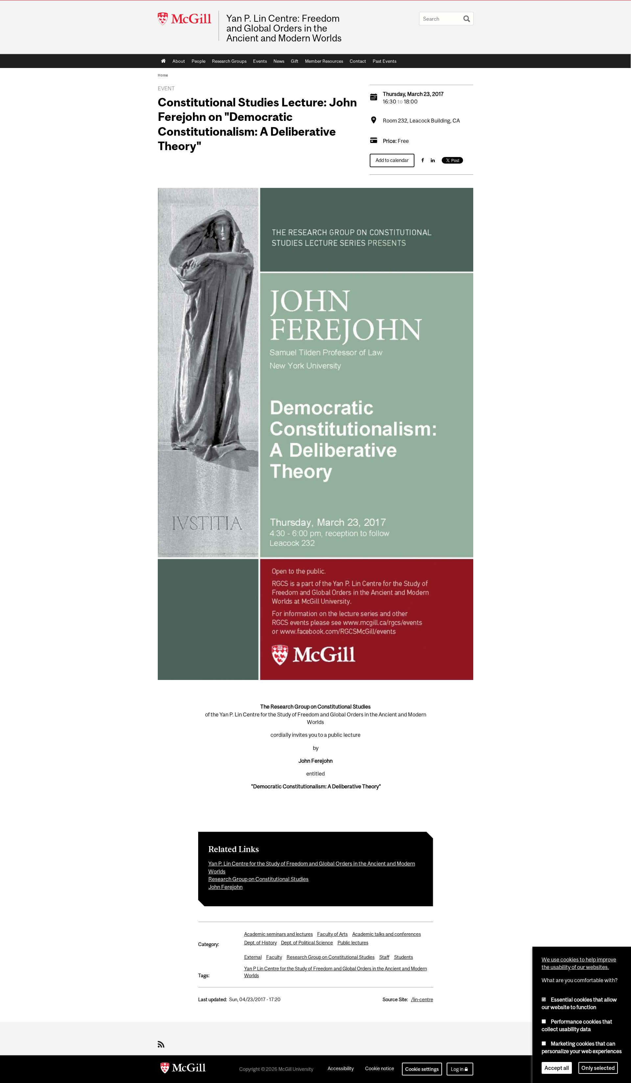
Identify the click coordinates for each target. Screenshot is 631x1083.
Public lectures (353, 942)
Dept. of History (260, 942)
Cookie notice (379, 1068)
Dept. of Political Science (307, 942)
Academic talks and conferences (386, 934)
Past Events (384, 61)
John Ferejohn (225, 887)
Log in (457, 1069)
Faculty (274, 957)
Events (260, 61)
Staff (384, 957)
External (253, 957)
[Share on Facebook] (422, 160)
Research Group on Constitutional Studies (258, 879)
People (198, 61)
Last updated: (212, 999)
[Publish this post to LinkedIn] (433, 160)
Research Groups (229, 61)
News (278, 61)
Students (403, 957)
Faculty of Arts (332, 934)
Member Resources (324, 61)
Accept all (557, 1068)
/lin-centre (422, 999)
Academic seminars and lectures (278, 934)
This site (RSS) (162, 1044)
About (179, 61)
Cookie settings (422, 1069)
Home (163, 61)
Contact (358, 61)
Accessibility (341, 1068)
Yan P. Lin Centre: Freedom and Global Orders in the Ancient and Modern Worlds (284, 28)
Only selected (598, 1068)
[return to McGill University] (183, 1069)
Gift (294, 61)
